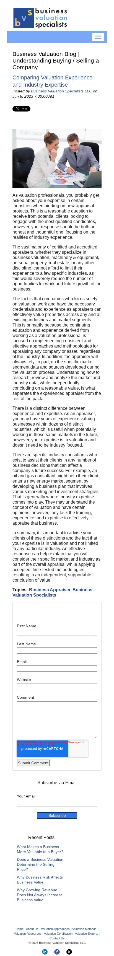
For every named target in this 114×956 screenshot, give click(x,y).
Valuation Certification (58, 933)
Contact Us (57, 938)
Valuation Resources (28, 933)
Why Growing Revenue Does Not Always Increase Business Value (40, 895)
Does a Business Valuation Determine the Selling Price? (40, 864)
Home (19, 929)
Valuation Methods (84, 929)
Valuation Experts (86, 933)
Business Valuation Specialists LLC (61, 91)
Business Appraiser (49, 589)
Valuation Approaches (55, 929)
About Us (32, 929)
